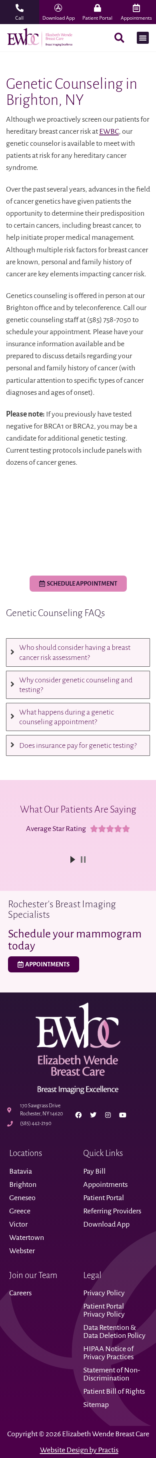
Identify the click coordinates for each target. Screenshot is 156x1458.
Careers (20, 1293)
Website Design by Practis (79, 1450)
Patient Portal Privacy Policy (104, 1310)
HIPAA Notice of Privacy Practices (109, 1353)
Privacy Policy (104, 1293)
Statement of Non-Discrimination (111, 1374)
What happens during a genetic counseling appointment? (66, 717)
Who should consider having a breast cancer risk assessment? (74, 652)
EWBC (109, 131)
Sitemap (96, 1405)
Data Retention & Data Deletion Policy (115, 1331)
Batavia (20, 1171)
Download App (106, 1224)
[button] (143, 38)
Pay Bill (94, 1171)
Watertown (26, 1237)
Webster (22, 1251)
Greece (19, 1211)
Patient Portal (103, 1198)
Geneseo (22, 1198)
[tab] (78, 652)
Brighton (22, 1184)
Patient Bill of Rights (114, 1391)
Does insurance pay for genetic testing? (78, 745)
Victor (18, 1224)
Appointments (105, 1184)
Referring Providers (112, 1211)
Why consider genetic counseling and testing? (75, 685)
